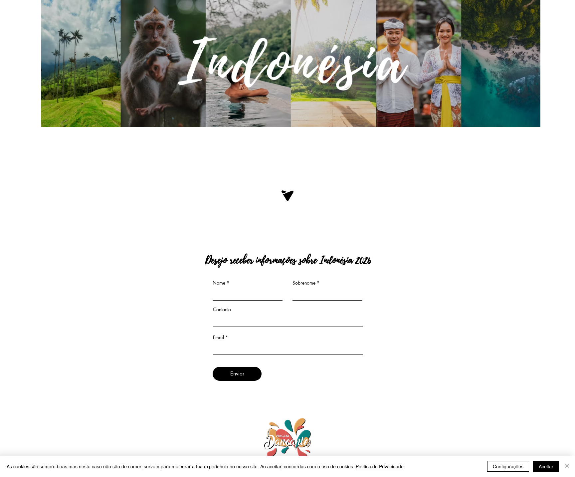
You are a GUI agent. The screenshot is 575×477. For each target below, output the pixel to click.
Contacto (222, 309)
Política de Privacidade (380, 466)
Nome (219, 283)
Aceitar (546, 466)
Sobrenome (303, 283)
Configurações (508, 466)
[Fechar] (567, 466)
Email (218, 337)
